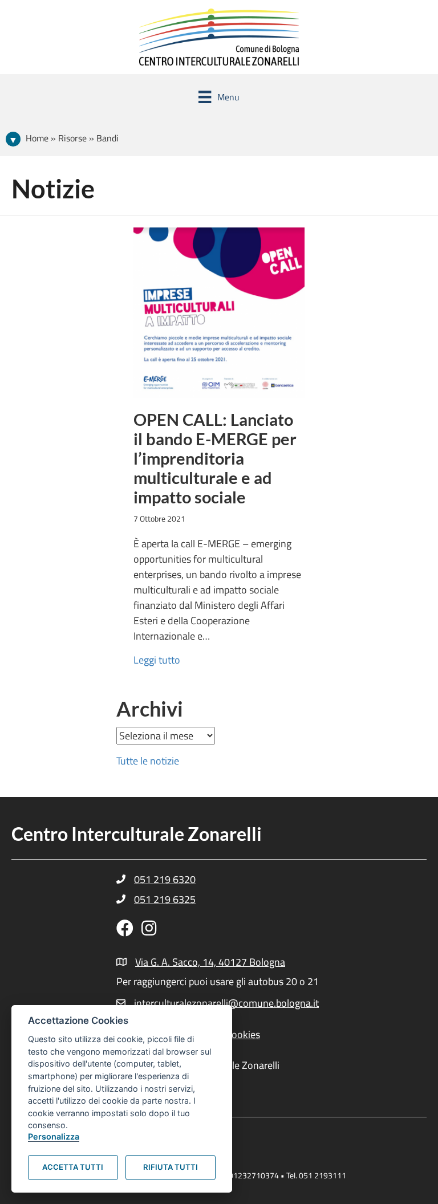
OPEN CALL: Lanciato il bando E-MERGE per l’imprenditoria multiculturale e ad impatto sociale (215, 458)
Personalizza (53, 1136)
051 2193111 (322, 1175)
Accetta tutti (72, 1167)
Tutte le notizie (147, 760)
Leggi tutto (156, 660)
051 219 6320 (165, 879)
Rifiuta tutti (170, 1167)
